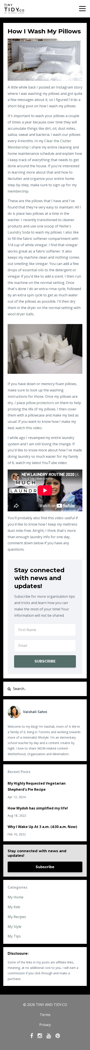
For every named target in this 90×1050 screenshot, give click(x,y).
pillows (37, 200)
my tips (14, 936)
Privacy (45, 1024)
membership (18, 191)
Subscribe (45, 867)
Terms (45, 1014)
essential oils (33, 270)
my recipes (17, 916)
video (59, 518)
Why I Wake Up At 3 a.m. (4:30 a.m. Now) (42, 826)
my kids (14, 907)
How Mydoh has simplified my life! (38, 808)
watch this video (29, 427)
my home (15, 897)
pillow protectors (40, 402)
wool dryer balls (21, 314)
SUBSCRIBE (45, 661)
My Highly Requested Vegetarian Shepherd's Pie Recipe (37, 786)
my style (14, 926)
